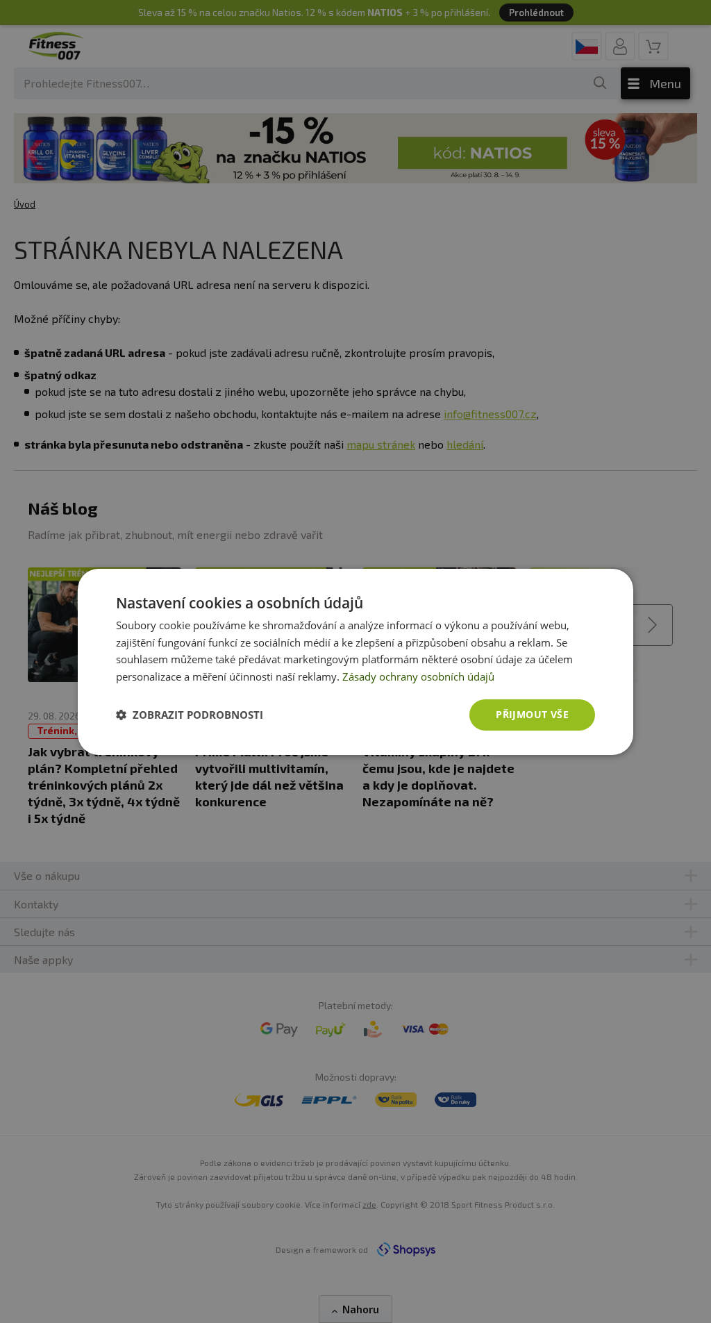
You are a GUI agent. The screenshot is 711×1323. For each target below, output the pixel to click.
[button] (189, 714)
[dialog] (355, 661)
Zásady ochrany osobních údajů (418, 676)
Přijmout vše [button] (532, 714)
